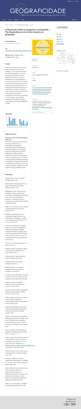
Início (6, 25)
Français (60, 41)
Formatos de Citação (38, 112)
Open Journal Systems (63, 71)
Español (60, 39)
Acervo (10, 19)
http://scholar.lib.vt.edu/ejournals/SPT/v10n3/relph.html (20, 345)
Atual (4, 19)
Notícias (16, 19)
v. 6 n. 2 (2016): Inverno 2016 (21, 25)
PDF (35, 60)
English (60, 37)
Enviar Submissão (62, 27)
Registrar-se (70, 1)
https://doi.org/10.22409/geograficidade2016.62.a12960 (19, 50)
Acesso (76, 1)
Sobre (22, 19)
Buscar (75, 19)
